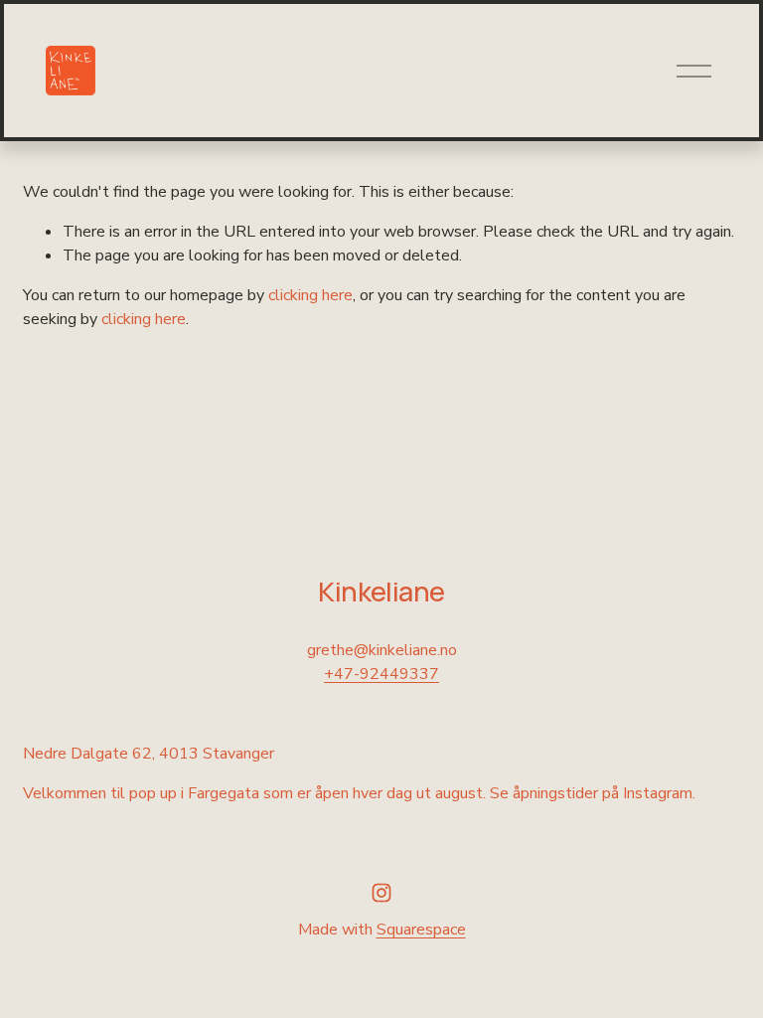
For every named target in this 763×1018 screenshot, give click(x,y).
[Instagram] (381, 893)
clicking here (310, 295)
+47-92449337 (381, 674)
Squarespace (421, 929)
